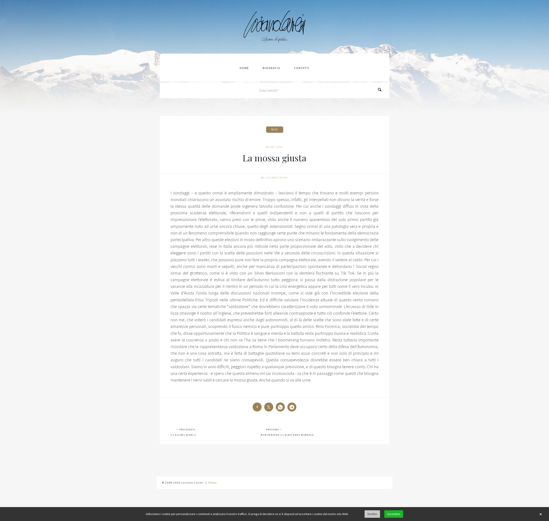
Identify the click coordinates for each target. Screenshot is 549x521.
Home (244, 68)
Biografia (271, 68)
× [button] (541, 514)
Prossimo (287, 432)
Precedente (183, 432)
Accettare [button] (393, 514)
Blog (274, 129)
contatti (301, 68)
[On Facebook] (257, 406)
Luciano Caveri (276, 177)
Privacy (212, 482)
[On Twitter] (268, 406)
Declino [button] (372, 514)
